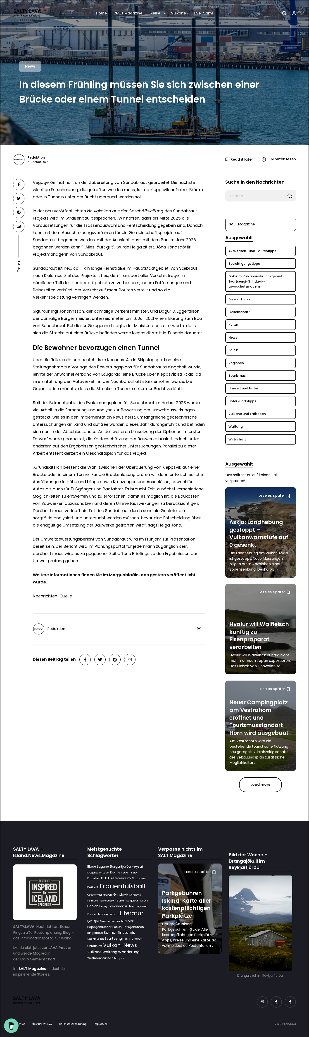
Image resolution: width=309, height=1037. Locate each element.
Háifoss (143, 900)
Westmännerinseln (100, 958)
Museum (105, 921)
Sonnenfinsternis (119, 932)
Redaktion (36, 157)
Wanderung (129, 952)
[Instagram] (262, 1001)
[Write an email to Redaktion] (197, 628)
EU (102, 878)
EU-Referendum (118, 878)
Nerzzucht (118, 921)
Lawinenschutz (108, 914)
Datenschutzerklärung (73, 1023)
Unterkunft (94, 945)
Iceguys (104, 906)
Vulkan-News (120, 944)
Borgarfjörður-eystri (126, 866)
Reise (155, 13)
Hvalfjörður (131, 900)
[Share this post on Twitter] (18, 198)
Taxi (126, 939)
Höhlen (92, 906)
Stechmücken (95, 939)
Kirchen (129, 906)
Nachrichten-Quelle (52, 596)
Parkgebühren (133, 927)
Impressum (100, 1023)
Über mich (19, 1023)
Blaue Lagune (98, 866)
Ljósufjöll (93, 921)
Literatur (131, 913)
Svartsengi (114, 938)
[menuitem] (101, 15)
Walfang (109, 952)
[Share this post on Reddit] (18, 212)
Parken (117, 927)
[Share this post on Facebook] (18, 184)
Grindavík (135, 895)
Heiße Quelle (106, 900)
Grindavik (120, 894)
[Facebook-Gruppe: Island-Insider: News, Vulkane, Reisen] (290, 1001)
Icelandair (116, 906)
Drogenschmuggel (98, 872)
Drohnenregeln (120, 872)
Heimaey (92, 900)
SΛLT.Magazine (128, 13)
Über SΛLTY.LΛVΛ (42, 1023)
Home (101, 13)
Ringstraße (95, 933)
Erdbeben (93, 878)
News (30, 66)
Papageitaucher (99, 927)
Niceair (129, 921)
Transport (135, 939)
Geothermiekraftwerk (99, 895)
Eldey (134, 872)
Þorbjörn (119, 958)
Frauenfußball (122, 886)
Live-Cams (204, 13)
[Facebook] (276, 1001)
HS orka (119, 900)
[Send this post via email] (18, 226)
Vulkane (178, 13)
